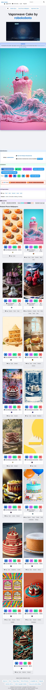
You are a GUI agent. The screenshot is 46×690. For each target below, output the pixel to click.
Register (25, 3)
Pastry (30, 313)
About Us (5, 681)
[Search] (44, 2)
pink (21, 193)
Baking (16, 196)
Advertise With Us (9, 684)
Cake (14, 256)
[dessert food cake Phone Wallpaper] (12, 297)
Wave (41, 257)
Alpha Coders (4, 2)
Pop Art (18, 619)
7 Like (18, 169)
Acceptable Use (33, 681)
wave (18, 193)
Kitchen (33, 365)
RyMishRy (16, 252)
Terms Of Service (24, 681)
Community (15, 3)
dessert (13, 193)
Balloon (29, 517)
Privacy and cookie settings (35, 684)
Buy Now (39, 158)
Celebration (31, 519)
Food (29, 257)
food (6, 193)
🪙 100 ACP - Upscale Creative (17, 182)
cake (10, 193)
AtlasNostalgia (16, 412)
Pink (33, 259)
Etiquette (41, 681)
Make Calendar (38, 169)
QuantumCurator (37, 462)
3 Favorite (28, 169)
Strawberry (14, 569)
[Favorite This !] (10, 300)
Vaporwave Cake (35, 8)
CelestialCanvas (16, 360)
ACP (4, 182)
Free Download (8, 169)
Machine (24, 672)
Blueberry (29, 311)
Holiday (36, 519)
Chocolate (11, 196)
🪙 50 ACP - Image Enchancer (35, 182)
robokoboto (23, 18)
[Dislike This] (19, 300)
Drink (7, 196)
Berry (42, 311)
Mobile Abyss (13, 8)
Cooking (20, 196)
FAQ (10, 681)
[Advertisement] (23, 140)
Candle (34, 311)
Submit (9, 3)
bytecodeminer (38, 360)
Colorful (12, 622)
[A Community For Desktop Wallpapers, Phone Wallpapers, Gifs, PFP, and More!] (7, 8)
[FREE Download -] (5, 300)
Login (21, 3)
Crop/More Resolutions (9, 172)
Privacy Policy (16, 681)
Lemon (34, 363)
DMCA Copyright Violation (21, 684)
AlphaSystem (16, 307)
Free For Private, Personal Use (24, 155)
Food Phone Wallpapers (23, 8)
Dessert (36, 257)
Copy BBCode (35, 175)
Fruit (38, 311)
